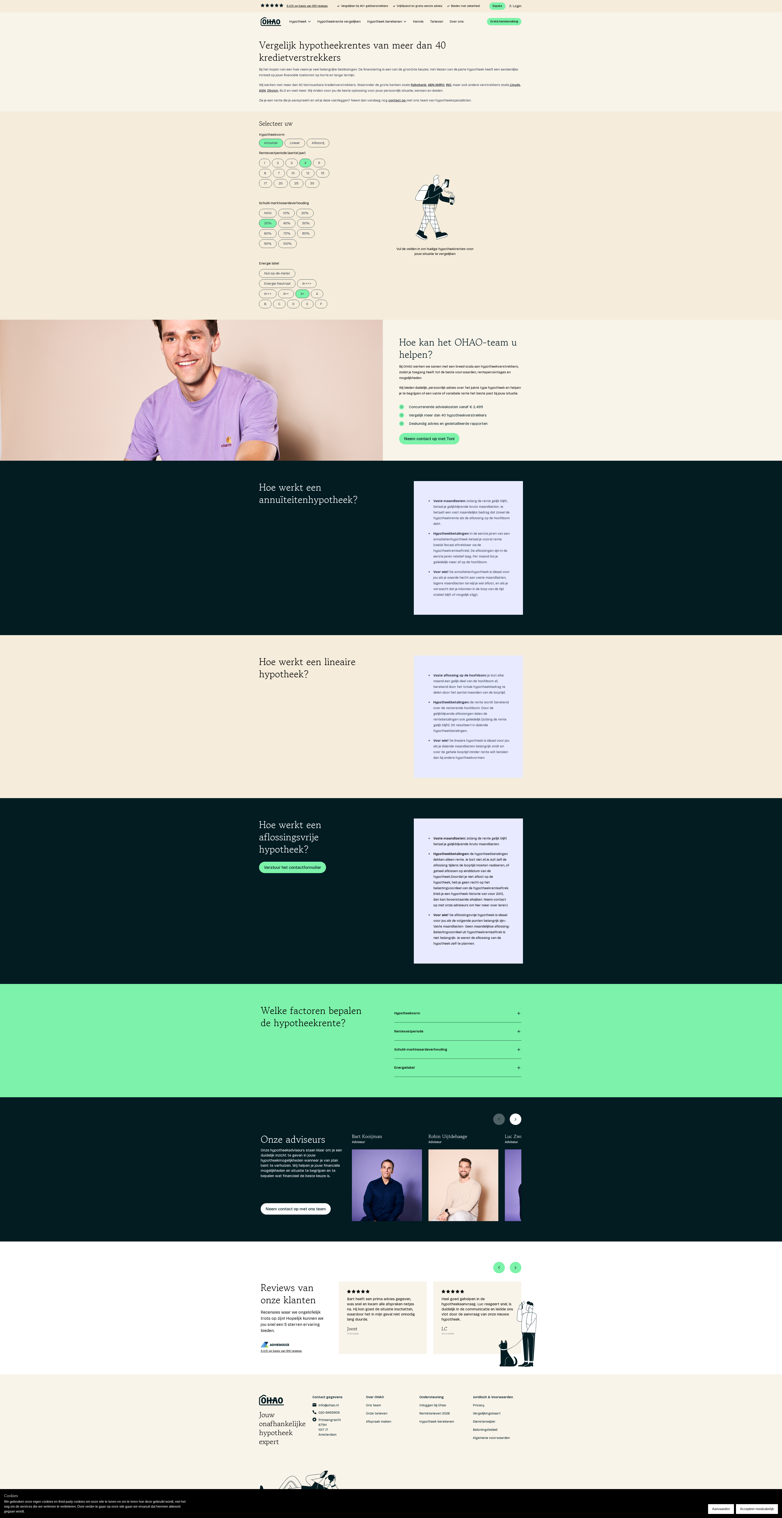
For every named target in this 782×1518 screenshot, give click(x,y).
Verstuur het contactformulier (292, 867)
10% (286, 213)
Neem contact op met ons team (296, 1208)
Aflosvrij (318, 143)
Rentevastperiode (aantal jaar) (282, 153)
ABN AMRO (436, 85)
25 (296, 183)
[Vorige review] (499, 1267)
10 (293, 173)
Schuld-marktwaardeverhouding (284, 203)
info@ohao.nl (329, 1405)
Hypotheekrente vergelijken (339, 21)
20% (305, 213)
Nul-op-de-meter (277, 273)
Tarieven (436, 21)
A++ (286, 294)
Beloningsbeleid (485, 1430)
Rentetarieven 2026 (434, 1413)
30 (312, 183)
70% (286, 233)
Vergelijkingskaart (487, 1413)
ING (448, 85)
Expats (497, 6)
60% (267, 233)
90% (267, 244)
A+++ (267, 294)
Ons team (373, 1405)
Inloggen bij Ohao (432, 1405)
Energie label (269, 263)
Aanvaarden (721, 1509)
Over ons (457, 21)
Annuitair (271, 143)
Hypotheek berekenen (436, 1421)
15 (322, 173)
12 (307, 173)
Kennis (418, 21)
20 (281, 183)
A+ (302, 294)
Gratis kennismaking (504, 21)
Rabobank (418, 85)
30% (267, 223)
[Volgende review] (515, 1267)
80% (306, 233)
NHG (267, 213)
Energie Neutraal (277, 283)
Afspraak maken (378, 1421)
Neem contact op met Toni (429, 438)
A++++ (306, 283)
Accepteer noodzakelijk (757, 1509)
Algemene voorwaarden (491, 1438)
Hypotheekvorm (271, 135)
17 (265, 183)
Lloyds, (515, 85)
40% (286, 223)
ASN (262, 91)
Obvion (272, 91)
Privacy (478, 1405)
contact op (397, 100)
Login (517, 6)
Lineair (295, 143)
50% (306, 223)
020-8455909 (329, 1412)
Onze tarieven (376, 1413)
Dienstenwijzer (484, 1421)
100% (287, 244)
